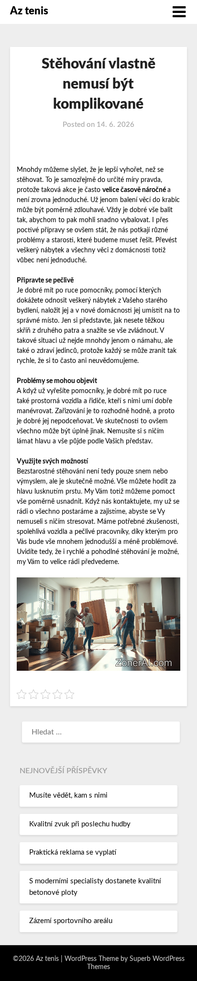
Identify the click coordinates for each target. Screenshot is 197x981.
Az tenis (29, 11)
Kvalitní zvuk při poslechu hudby (80, 824)
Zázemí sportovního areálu (70, 921)
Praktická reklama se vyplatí (72, 852)
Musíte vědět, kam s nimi (68, 795)
